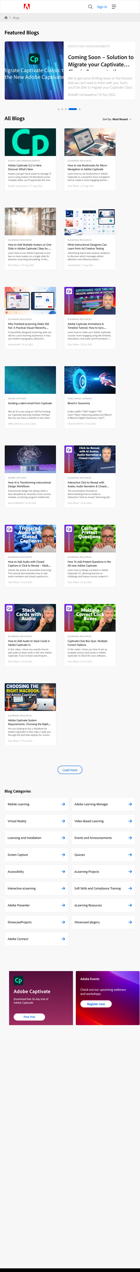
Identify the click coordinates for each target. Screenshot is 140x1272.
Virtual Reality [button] (17, 821)
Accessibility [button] (16, 871)
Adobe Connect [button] (18, 939)
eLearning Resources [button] (88, 905)
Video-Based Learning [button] (89, 821)
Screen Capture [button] (18, 855)
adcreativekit (74, 265)
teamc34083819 (16, 503)
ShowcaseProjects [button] (20, 922)
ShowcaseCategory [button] (87, 922)
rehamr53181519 (75, 423)
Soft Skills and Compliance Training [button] (98, 888)
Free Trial (29, 1017)
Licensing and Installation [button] (24, 838)
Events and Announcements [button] (93, 838)
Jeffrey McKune (15, 423)
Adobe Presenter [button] (19, 905)
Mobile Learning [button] (18, 804)
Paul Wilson (73, 185)
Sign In (102, 6)
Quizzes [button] (80, 855)
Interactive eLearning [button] (22, 888)
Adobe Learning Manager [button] (91, 804)
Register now (96, 1004)
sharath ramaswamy (82, 94)
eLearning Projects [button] (87, 871)
